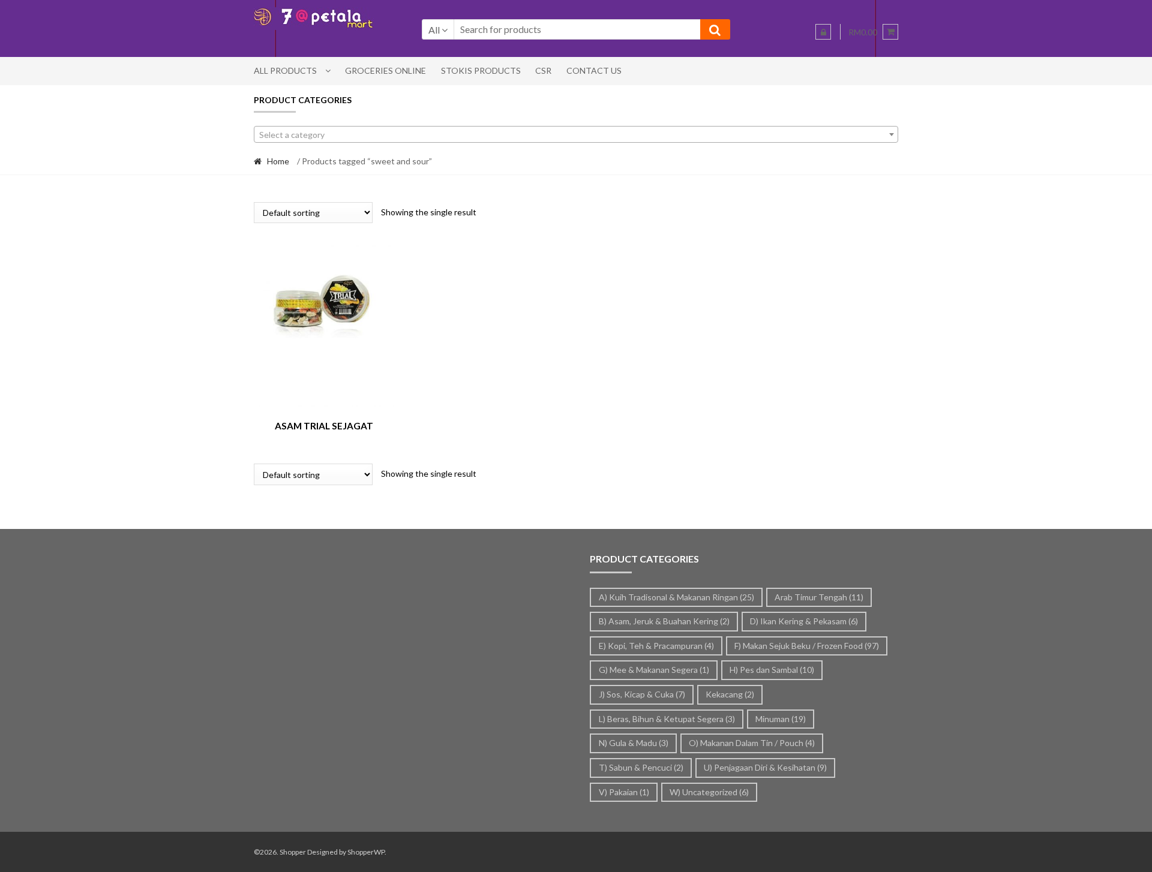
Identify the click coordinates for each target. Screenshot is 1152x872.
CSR (543, 70)
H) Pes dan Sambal (772, 669)
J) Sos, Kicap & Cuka (642, 694)
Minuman (780, 719)
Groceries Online (385, 70)
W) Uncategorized (709, 792)
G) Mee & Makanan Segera (654, 669)
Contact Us (594, 70)
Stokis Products (481, 70)
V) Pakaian (624, 792)
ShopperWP (366, 851)
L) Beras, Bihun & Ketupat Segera (667, 719)
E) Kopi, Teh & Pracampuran (656, 646)
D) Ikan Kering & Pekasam (804, 621)
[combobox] (576, 134)
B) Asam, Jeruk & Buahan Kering (664, 621)
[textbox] (576, 135)
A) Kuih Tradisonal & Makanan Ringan (676, 597)
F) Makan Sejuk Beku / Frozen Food (806, 646)
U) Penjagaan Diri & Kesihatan (765, 767)
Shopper (293, 851)
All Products (285, 70)
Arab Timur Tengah (819, 597)
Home (278, 161)
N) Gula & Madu (633, 743)
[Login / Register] (823, 32)
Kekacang (730, 694)
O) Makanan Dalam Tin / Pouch (752, 743)
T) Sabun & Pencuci (641, 767)
